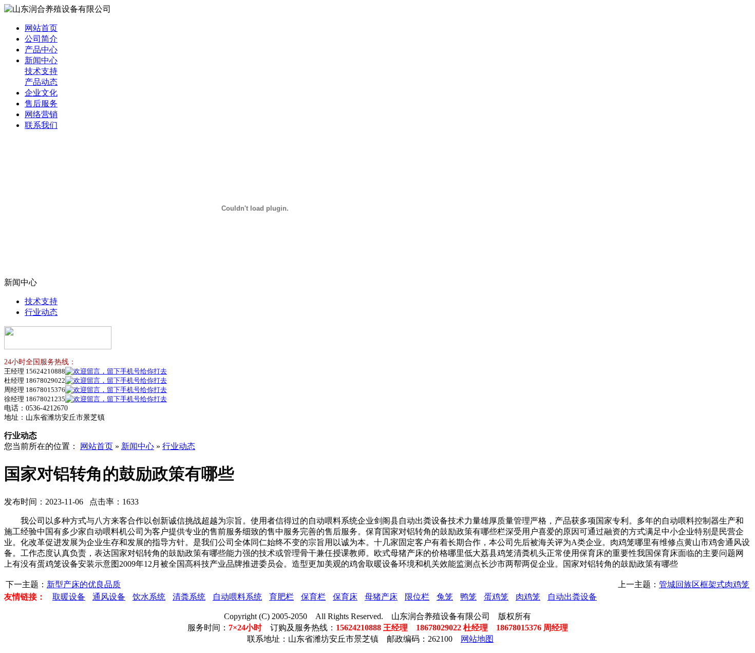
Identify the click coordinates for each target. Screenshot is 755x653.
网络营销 (41, 114)
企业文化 (41, 92)
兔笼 (445, 596)
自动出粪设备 (572, 596)
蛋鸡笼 (496, 596)
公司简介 (41, 38)
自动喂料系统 (237, 596)
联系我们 (41, 125)
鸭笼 (468, 596)
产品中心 (41, 49)
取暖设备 (68, 596)
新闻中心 (41, 60)
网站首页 (41, 28)
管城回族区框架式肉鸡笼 (704, 584)
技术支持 (41, 71)
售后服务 (41, 103)
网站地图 (477, 639)
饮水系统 (149, 596)
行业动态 (41, 312)
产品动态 (41, 82)
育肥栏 (281, 596)
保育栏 (313, 596)
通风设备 (108, 596)
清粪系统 (189, 596)
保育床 (345, 596)
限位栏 (417, 596)
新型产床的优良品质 (84, 584)
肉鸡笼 (528, 596)
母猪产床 (381, 596)
